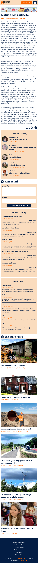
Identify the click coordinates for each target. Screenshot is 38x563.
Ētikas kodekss (19, 555)
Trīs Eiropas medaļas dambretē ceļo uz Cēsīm (17, 529)
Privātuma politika (19, 545)
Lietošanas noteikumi (19, 542)
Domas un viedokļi (19, 133)
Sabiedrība (9, 18)
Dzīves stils (4, 368)
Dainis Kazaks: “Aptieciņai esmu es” (16, 397)
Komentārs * (6, 186)
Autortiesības (19, 552)
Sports (2, 533)
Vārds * (4, 198)
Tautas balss (18, 213)
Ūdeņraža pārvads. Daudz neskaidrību (16, 428)
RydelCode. (24, 560)
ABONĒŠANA (26, 2)
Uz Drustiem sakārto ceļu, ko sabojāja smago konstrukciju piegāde (16, 495)
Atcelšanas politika (19, 550)
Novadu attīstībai (5, 431)
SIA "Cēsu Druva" (23, 559)
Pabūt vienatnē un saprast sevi (14, 365)
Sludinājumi (18, 282)
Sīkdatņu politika (19, 547)
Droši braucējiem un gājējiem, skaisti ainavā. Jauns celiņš (16, 461)
